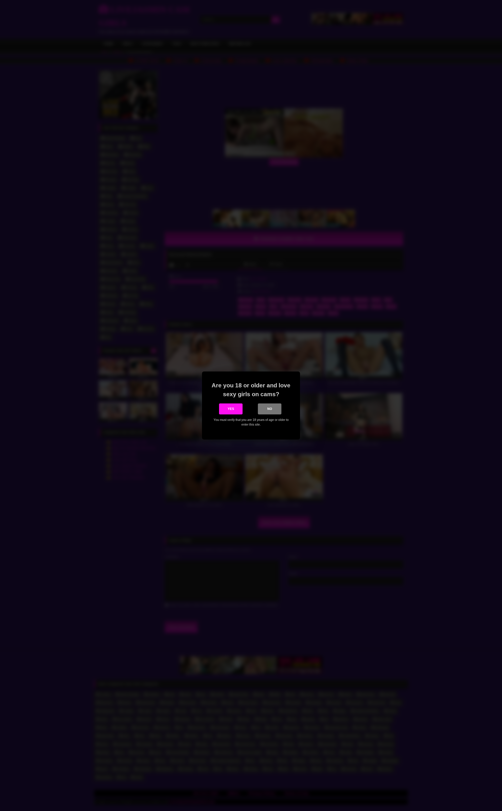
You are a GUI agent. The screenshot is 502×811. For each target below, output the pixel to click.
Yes (231, 408)
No (269, 408)
